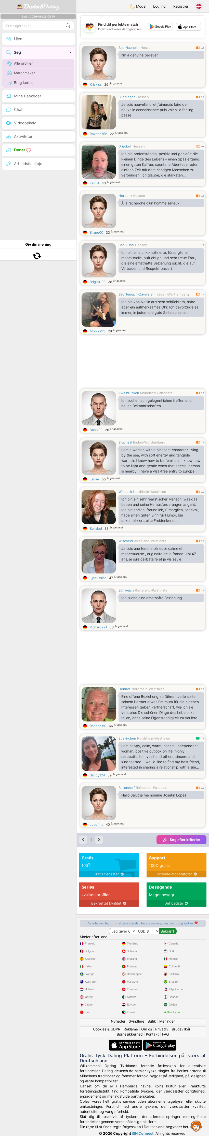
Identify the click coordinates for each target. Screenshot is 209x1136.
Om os (146, 1029)
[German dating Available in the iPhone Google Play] (159, 1042)
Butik (152, 1021)
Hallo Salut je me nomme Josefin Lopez (154, 795)
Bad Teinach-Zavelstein (137, 294)
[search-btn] (68, 25)
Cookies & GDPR (106, 1029)
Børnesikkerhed (130, 1034)
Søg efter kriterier (185, 839)
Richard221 (98, 627)
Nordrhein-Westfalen (149, 492)
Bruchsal (125, 442)
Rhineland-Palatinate (156, 393)
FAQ (165, 1034)
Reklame (131, 1029)
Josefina (96, 824)
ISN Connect (142, 1133)
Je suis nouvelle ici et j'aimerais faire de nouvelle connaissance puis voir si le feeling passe (157, 109)
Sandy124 (97, 775)
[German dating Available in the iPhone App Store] (126, 1042)
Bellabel (96, 528)
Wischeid (126, 541)
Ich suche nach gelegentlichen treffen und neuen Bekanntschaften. (156, 403)
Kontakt (152, 1034)
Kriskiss (96, 84)
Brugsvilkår (181, 1029)
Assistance (196, 1125)
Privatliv (161, 1029)
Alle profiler (23, 63)
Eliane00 (96, 232)
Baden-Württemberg (172, 294)
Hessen (146, 48)
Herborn (125, 196)
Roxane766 (98, 134)
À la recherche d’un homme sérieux (150, 203)
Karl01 (94, 183)
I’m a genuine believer (139, 55)
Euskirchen (127, 738)
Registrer (180, 6)
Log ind (159, 6)
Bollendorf (127, 788)
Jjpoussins (98, 578)
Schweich (126, 590)
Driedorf (125, 146)
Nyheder (118, 1021)
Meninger (167, 1021)
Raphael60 (98, 726)
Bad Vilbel (126, 245)
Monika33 (97, 331)
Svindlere (136, 1021)
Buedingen (127, 97)
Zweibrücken (129, 393)
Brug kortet (23, 82)
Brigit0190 (98, 282)
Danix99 (96, 430)
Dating (41, 6)
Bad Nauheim (129, 48)
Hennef (124, 689)
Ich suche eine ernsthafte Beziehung (151, 598)
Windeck (125, 492)
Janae (94, 479)
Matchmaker (24, 73)
